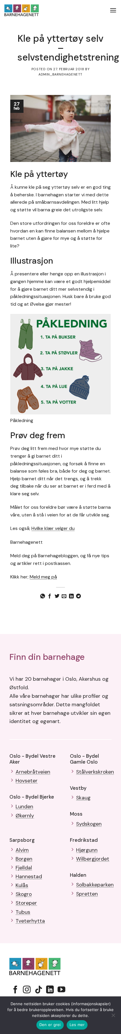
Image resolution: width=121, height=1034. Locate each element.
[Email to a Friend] (64, 596)
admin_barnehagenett (60, 74)
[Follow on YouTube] (61, 990)
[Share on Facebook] (49, 596)
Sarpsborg (22, 840)
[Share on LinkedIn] (71, 596)
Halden (78, 875)
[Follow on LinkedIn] (50, 990)
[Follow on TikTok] (38, 990)
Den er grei (50, 1024)
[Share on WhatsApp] (42, 596)
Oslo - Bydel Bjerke (31, 797)
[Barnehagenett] (27, 10)
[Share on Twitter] (57, 596)
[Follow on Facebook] (15, 990)
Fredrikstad (84, 840)
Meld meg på (43, 577)
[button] (113, 10)
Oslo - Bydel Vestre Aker (32, 759)
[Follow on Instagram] (27, 990)
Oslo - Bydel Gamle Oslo (84, 759)
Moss (76, 814)
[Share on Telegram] (78, 596)
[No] (113, 1017)
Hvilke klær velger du (53, 528)
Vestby (78, 788)
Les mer (77, 1024)
